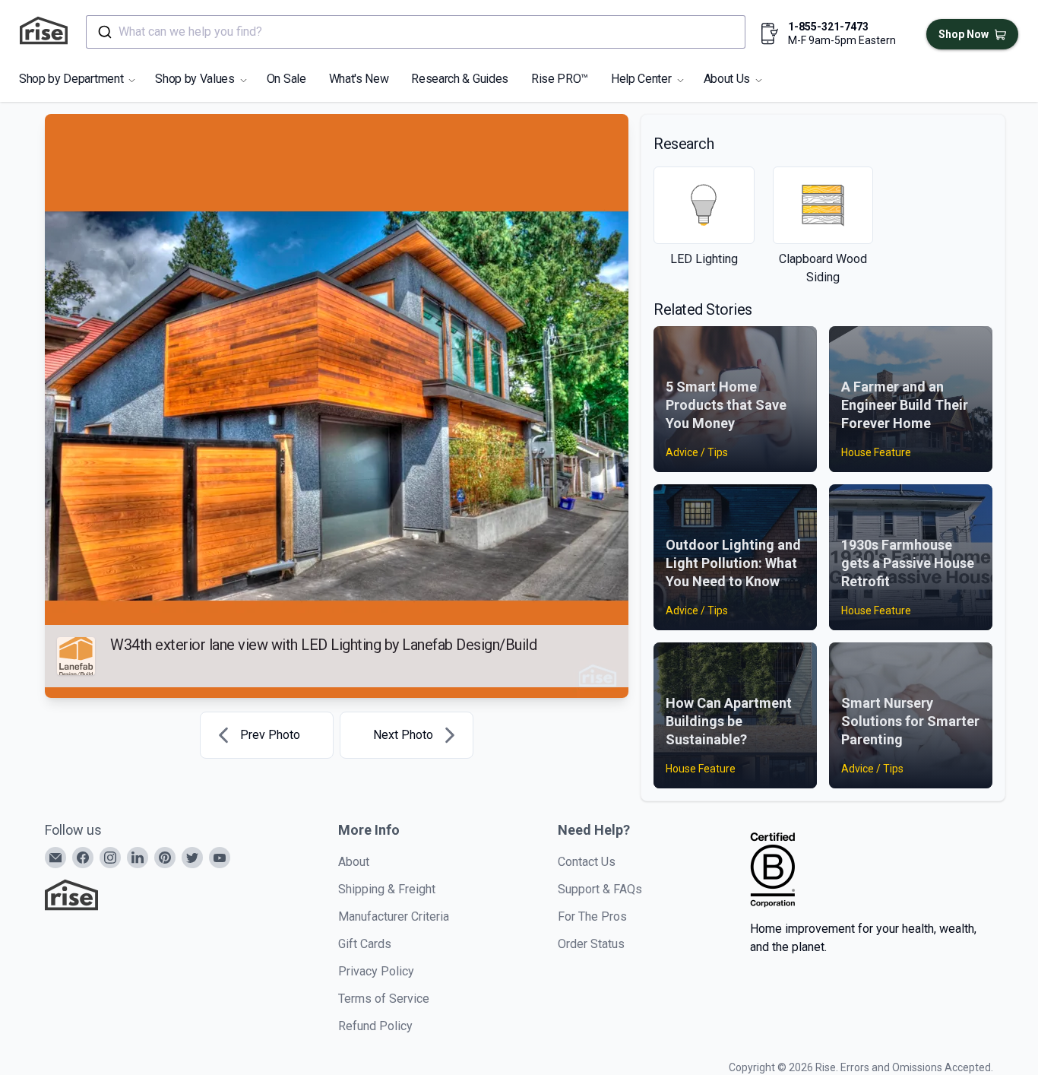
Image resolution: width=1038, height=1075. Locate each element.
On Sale (286, 78)
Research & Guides (459, 78)
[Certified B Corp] (773, 870)
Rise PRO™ (559, 78)
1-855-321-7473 (828, 27)
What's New (359, 78)
